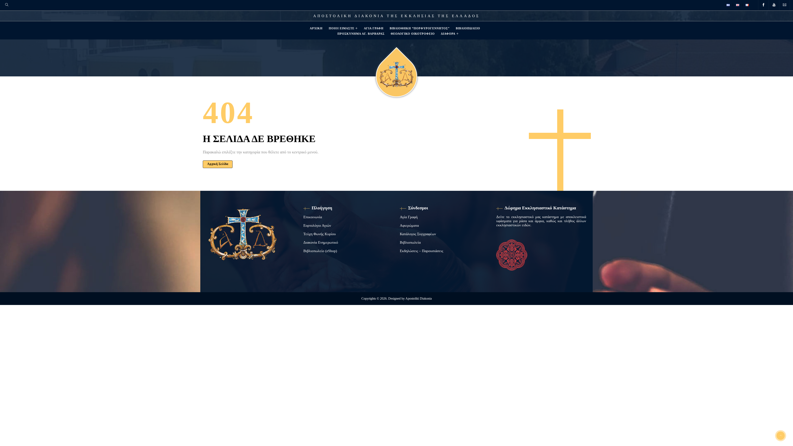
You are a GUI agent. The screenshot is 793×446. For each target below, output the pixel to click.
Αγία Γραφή (373, 28)
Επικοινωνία (312, 217)
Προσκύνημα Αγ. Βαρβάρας (361, 33)
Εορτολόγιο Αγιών (317, 225)
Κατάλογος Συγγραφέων (418, 234)
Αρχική (316, 28)
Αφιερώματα (409, 225)
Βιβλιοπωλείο (468, 28)
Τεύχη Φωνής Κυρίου (319, 234)
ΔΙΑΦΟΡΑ (448, 33)
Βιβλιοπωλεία (410, 242)
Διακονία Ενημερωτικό (320, 242)
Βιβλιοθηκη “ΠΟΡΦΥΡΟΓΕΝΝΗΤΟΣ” (420, 28)
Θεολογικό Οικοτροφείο (413, 33)
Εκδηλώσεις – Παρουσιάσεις (421, 251)
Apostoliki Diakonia (418, 298)
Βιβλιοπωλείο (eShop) (320, 251)
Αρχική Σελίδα (217, 164)
